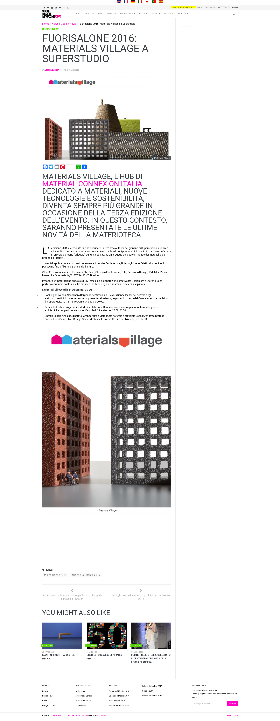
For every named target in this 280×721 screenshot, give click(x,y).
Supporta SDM (224, 7)
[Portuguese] (154, 1)
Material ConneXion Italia (92, 184)
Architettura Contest (84, 696)
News (100, 14)
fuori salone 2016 (56, 574)
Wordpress (101, 716)
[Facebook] (45, 7)
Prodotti (111, 14)
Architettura (126, 14)
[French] (126, 1)
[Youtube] (52, 7)
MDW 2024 (89, 14)
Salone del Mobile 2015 (152, 686)
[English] (119, 1)
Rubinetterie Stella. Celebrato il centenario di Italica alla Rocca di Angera (151, 659)
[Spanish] (161, 1)
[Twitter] (48, 7)
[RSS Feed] (60, 7)
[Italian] (140, 1)
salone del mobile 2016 (86, 574)
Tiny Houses (81, 705)
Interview (168, 14)
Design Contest (48, 705)
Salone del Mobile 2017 (119, 696)
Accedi (235, 7)
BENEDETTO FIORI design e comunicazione (70, 716)
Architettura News (83, 701)
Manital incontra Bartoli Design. (58, 657)
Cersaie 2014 (147, 691)
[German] (133, 1)
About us (182, 14)
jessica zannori (52, 70)
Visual (155, 14)
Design (142, 14)
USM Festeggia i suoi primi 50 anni (104, 657)
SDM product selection (183, 7)
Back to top (232, 716)
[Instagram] (68, 7)
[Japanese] (147, 1)
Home (78, 14)
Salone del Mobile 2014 (152, 696)
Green (44, 701)
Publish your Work (206, 7)
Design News (68, 23)
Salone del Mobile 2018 (119, 691)
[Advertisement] (107, 543)
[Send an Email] (56, 7)
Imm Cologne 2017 (117, 701)
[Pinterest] (64, 7)
